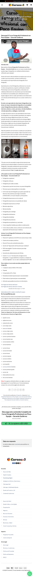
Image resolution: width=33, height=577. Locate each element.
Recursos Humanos (7, 513)
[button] (2, 5)
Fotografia (16, 14)
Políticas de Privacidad (8, 551)
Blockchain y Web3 (7, 522)
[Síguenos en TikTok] (16, 463)
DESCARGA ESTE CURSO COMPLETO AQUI (13, 292)
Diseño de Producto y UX (9, 490)
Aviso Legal (5, 545)
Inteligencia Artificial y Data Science (11, 481)
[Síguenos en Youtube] (20, 463)
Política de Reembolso (8, 554)
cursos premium (7, 366)
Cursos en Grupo (22, 23)
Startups (5, 519)
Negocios (5, 510)
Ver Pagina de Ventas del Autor (9, 284)
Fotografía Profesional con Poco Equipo (10, 398)
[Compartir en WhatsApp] (9, 390)
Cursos (9, 255)
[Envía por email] (18, 390)
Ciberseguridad (6, 484)
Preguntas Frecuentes (8, 534)
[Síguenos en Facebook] (13, 463)
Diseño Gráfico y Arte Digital (10, 504)
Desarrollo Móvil (7, 501)
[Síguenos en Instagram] (15, 463)
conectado (17, 444)
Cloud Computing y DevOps (9, 526)
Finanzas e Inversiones (8, 516)
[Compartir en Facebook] (12, 390)
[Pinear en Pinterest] (20, 390)
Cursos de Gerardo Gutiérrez (25, 396)
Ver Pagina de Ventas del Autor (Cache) (11, 286)
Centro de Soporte (7, 537)
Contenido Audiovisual (8, 493)
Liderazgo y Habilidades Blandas (10, 487)
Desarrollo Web (7, 471)
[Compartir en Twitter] (15, 390)
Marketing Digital (7, 478)
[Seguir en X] (18, 463)
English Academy (7, 474)
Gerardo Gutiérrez (24, 399)
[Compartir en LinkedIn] (23, 390)
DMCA (4, 557)
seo (7, 328)
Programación (6, 507)
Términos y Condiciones (8, 548)
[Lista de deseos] (27, 5)
